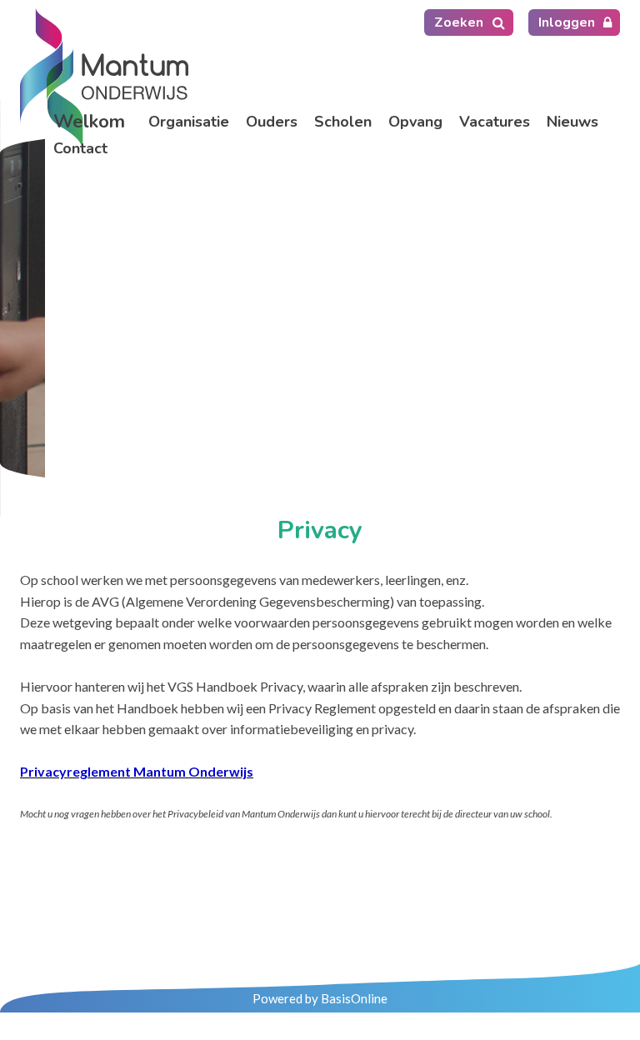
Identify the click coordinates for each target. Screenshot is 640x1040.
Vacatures (494, 122)
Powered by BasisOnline (320, 998)
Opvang (415, 122)
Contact (80, 148)
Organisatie (188, 122)
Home (92, 121)
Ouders (272, 122)
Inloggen (566, 22)
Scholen (343, 122)
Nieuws (572, 122)
